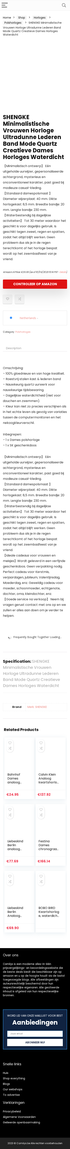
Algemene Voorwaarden (19, 1117)
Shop (21, 18)
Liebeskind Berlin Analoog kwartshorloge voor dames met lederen (17, 918)
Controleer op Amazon (35, 284)
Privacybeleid (12, 1111)
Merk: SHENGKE (37, 707)
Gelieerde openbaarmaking (21, 1122)
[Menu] (4, 5)
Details (62, 272)
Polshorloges (12, 23)
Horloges (40, 18)
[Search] (64, 5)
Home (7, 18)
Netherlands (28, 318)
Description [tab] (13, 348)
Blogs (6, 1084)
